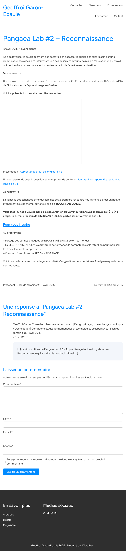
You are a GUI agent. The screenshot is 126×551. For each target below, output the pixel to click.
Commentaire (12, 384)
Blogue (7, 519)
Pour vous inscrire (16, 224)
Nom (7, 418)
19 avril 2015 (10, 48)
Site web (8, 445)
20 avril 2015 (20, 337)
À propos (8, 514)
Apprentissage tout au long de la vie (41, 171)
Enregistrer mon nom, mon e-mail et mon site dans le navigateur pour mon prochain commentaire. (56, 461)
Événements (28, 48)
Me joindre (9, 525)
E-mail (8, 432)
